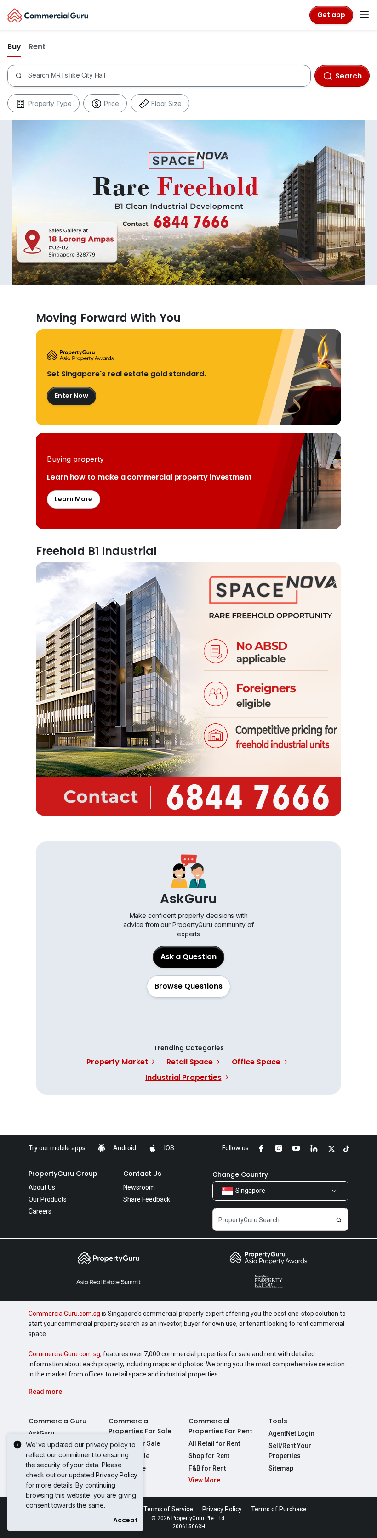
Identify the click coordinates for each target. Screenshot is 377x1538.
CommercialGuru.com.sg (64, 1313)
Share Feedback (146, 1199)
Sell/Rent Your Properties (289, 1451)
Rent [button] (37, 46)
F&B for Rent (207, 1468)
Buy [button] (14, 46)
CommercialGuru (57, 1421)
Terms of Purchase (279, 1509)
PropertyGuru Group (63, 1173)
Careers (40, 1211)
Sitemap (280, 1468)
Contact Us (142, 1173)
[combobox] (169, 76)
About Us (42, 1187)
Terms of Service (168, 1509)
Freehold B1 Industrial (188, 689)
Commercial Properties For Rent (220, 1426)
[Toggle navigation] (364, 15)
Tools (277, 1421)
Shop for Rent (208, 1456)
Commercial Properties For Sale (140, 1426)
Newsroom (139, 1187)
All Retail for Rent (214, 1443)
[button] (188, 986)
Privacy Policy (116, 1475)
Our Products (48, 1199)
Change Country (240, 1174)
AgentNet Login (291, 1433)
